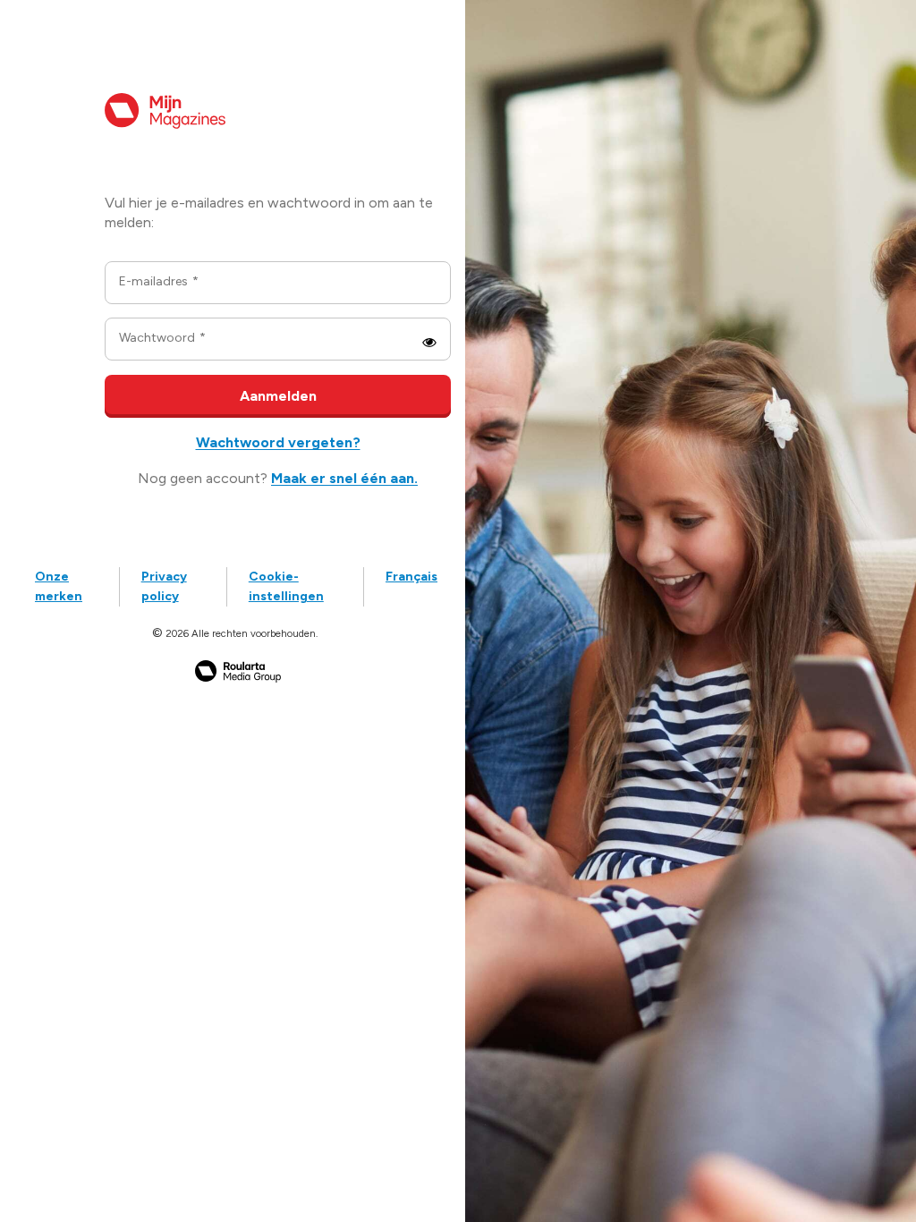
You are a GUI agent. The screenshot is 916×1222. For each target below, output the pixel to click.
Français (411, 576)
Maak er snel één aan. (344, 478)
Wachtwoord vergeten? (278, 442)
